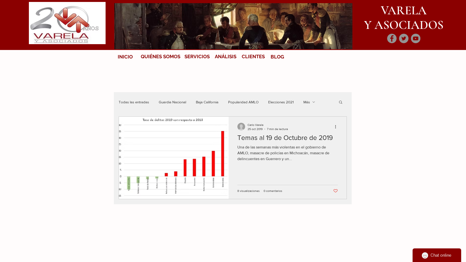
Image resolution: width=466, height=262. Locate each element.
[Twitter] (403, 38)
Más (306, 102)
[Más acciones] (337, 127)
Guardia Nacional (172, 102)
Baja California (207, 102)
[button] (340, 102)
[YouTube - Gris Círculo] (415, 38)
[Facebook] (392, 38)
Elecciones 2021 (281, 102)
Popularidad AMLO (243, 102)
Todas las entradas (134, 102)
